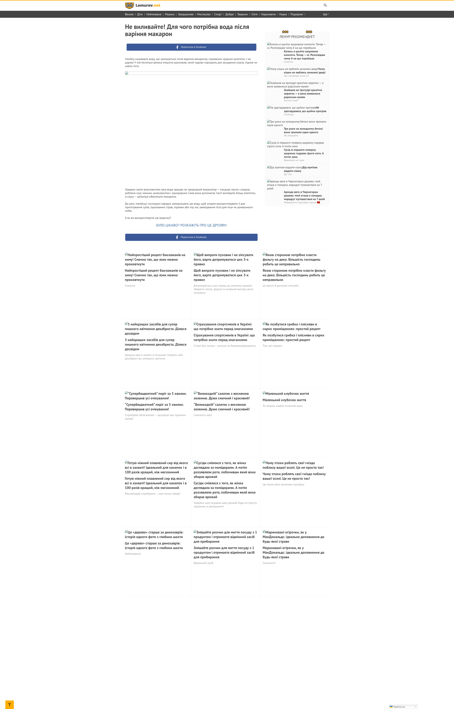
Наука (283, 14)
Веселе (129, 14)
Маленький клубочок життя (284, 400)
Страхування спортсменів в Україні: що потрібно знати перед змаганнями (224, 337)
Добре (229, 14)
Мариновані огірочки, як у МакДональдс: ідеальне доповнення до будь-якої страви (293, 552)
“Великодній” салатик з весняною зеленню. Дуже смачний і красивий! (222, 406)
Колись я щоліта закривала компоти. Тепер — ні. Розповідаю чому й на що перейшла (304, 54)
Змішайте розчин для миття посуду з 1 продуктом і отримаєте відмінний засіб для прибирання (224, 552)
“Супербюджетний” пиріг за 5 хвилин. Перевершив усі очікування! (154, 406)
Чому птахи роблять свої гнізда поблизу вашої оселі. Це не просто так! (294, 476)
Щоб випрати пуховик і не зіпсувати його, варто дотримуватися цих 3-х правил (222, 275)
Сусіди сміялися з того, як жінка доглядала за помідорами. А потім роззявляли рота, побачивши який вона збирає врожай (225, 490)
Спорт (218, 14)
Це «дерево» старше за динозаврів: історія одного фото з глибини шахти (154, 545)
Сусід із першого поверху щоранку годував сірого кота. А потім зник (304, 153)
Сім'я (254, 14)
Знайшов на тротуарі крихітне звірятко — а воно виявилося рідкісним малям (303, 93)
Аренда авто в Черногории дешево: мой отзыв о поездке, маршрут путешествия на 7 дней (304, 195)
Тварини (242, 14)
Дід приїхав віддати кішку (300, 169)
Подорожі (296, 14)
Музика (169, 14)
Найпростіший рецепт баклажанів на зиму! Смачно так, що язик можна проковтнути (153, 275)
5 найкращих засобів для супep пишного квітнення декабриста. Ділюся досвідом (155, 344)
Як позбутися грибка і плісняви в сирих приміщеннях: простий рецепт (293, 337)
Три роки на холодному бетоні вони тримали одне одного (303, 130)
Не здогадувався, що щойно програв (305, 109)
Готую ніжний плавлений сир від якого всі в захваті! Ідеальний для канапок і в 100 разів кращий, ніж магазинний (156, 483)
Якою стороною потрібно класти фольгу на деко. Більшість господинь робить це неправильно (294, 275)
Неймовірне (153, 14)
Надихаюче (268, 14)
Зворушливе (185, 14)
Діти (140, 14)
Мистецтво (204, 14)
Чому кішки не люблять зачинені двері (304, 70)
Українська (399, 706)
